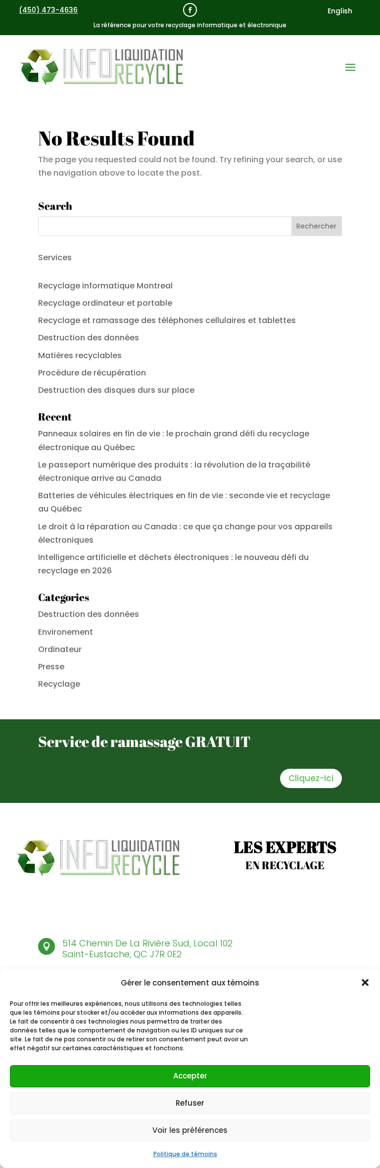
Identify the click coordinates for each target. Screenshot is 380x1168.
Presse (51, 666)
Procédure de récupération (92, 372)
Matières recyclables (80, 355)
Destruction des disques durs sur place (116, 390)
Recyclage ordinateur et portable (105, 303)
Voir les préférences (190, 1130)
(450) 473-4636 (48, 10)
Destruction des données (88, 337)
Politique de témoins (185, 1154)
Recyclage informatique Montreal (105, 285)
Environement (65, 632)
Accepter (190, 1076)
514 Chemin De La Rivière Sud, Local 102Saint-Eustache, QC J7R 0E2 (147, 948)
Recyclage (59, 684)
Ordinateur (60, 649)
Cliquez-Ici (310, 778)
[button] (365, 982)
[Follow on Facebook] (190, 10)
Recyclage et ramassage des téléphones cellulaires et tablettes (167, 320)
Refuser (190, 1103)
